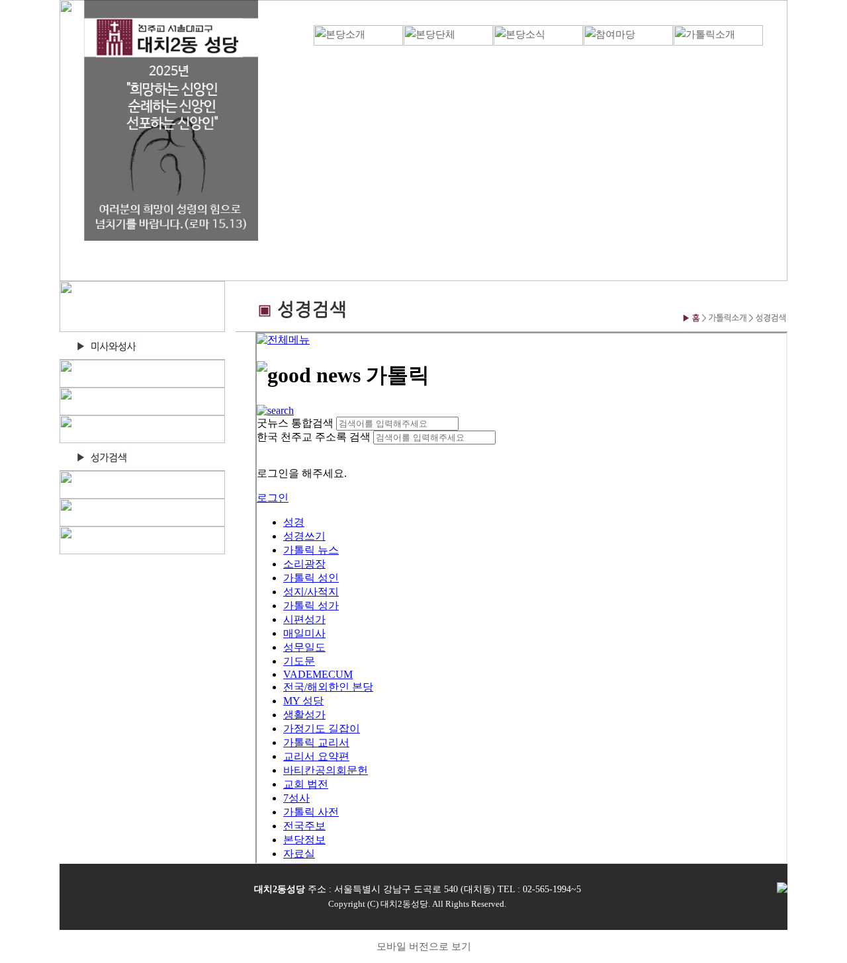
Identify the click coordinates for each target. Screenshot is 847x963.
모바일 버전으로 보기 (424, 946)
